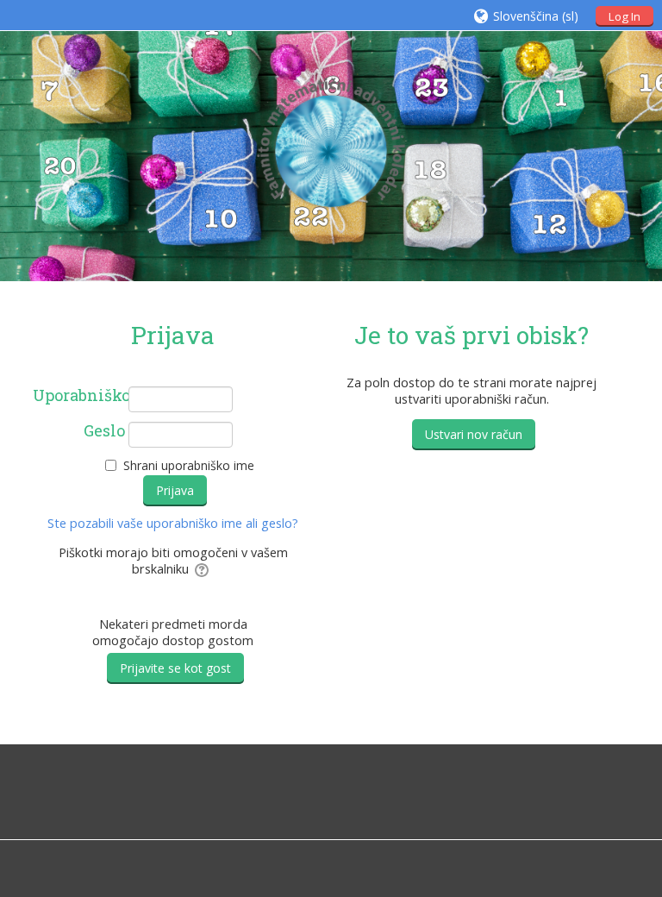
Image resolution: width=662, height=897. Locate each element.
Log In (624, 16)
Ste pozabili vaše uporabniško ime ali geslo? (172, 523)
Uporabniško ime (79, 395)
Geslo (104, 431)
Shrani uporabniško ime (188, 465)
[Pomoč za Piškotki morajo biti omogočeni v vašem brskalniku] (203, 569)
